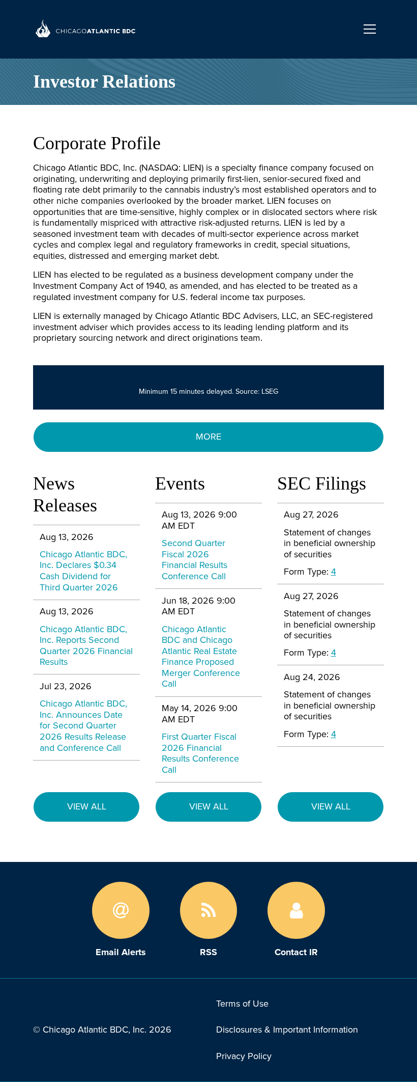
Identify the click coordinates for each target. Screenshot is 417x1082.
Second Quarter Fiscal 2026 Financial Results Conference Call (194, 559)
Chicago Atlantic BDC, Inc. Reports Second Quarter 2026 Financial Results (86, 646)
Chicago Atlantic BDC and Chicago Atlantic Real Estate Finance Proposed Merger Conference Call (201, 657)
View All (86, 806)
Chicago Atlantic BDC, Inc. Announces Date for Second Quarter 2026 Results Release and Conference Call (83, 725)
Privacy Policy (244, 1056)
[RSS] (208, 910)
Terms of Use (242, 1003)
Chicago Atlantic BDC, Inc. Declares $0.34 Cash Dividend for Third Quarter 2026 (83, 571)
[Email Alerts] (121, 910)
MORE (208, 436)
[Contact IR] (296, 910)
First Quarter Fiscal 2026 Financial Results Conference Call (200, 753)
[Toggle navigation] (369, 29)
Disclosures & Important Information (287, 1029)
